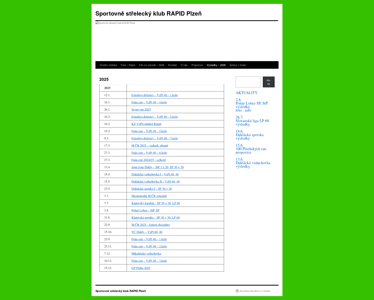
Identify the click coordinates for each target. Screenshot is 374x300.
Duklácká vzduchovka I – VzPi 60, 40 (155, 174)
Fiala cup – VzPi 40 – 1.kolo (149, 239)
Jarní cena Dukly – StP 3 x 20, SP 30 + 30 (157, 167)
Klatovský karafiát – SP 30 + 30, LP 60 (155, 203)
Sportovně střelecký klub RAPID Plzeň (148, 13)
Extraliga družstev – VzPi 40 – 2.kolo (154, 116)
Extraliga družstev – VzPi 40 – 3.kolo (154, 138)
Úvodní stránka (108, 65)
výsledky (243, 106)
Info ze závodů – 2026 (151, 65)
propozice (243, 152)
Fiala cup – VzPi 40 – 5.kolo (149, 131)
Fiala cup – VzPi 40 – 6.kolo (149, 152)
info (248, 110)
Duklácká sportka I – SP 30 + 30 (151, 189)
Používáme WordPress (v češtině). (255, 290)
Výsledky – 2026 (216, 65)
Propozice (197, 65)
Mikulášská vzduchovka (146, 253)
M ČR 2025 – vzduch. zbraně (149, 145)
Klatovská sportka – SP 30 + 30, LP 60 (155, 217)
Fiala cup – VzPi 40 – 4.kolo (149, 102)
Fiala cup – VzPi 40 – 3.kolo (149, 261)
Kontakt (172, 65)
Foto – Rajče (128, 65)
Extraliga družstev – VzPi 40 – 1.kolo (154, 95)
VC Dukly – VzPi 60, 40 (146, 232)
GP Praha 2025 (140, 268)
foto (239, 110)
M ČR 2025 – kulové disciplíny (150, 225)
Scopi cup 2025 (141, 109)
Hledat (269, 82)
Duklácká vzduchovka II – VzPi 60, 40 (155, 181)
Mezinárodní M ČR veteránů (149, 196)
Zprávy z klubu (237, 65)
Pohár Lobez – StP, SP (145, 210)
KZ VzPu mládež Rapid (146, 124)
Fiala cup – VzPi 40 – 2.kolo (149, 246)
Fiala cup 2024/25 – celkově (148, 160)
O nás (184, 65)
